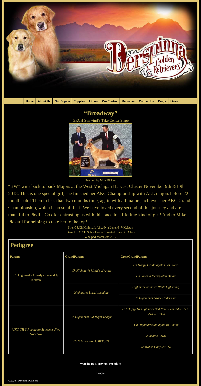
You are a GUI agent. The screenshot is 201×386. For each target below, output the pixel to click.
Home (30, 101)
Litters (93, 101)
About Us (44, 101)
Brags (162, 101)
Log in (100, 373)
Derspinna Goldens (28, 380)
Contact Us (146, 101)
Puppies (79, 101)
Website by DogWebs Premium (100, 363)
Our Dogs (61, 101)
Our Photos (109, 101)
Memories (128, 101)
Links (174, 101)
